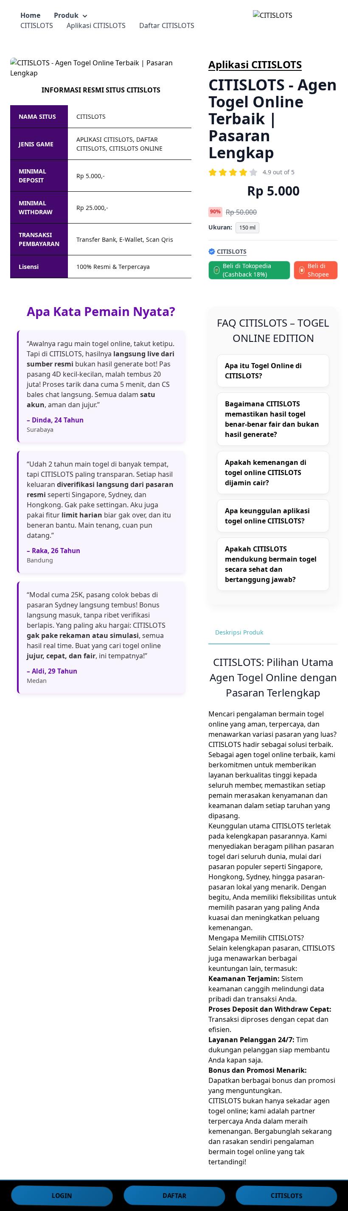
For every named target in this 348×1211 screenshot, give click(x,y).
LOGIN (62, 1195)
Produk (66, 15)
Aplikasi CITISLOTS (96, 25)
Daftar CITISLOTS (166, 25)
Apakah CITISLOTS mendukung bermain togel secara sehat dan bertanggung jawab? (271, 564)
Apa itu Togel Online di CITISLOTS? (263, 370)
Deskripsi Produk (239, 632)
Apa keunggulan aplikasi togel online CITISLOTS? (267, 516)
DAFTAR (174, 1195)
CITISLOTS (36, 25)
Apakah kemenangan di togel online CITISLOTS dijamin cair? (265, 472)
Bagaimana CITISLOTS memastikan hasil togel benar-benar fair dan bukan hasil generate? (272, 419)
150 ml (247, 227)
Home (30, 15)
